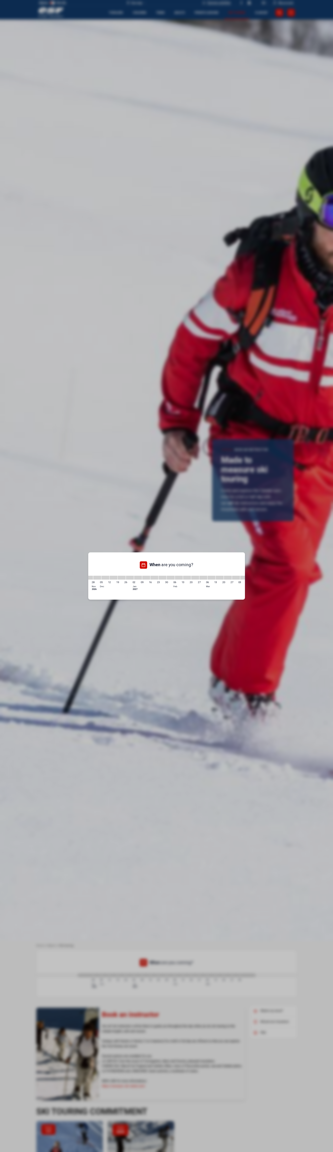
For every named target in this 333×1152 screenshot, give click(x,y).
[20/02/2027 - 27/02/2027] (195, 578)
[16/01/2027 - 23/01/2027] (154, 578)
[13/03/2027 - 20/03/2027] (220, 578)
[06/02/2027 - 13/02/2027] (179, 578)
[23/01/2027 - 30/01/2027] (162, 578)
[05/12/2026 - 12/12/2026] (105, 578)
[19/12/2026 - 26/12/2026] (122, 578)
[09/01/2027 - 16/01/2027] (146, 578)
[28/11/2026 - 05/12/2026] (97, 578)
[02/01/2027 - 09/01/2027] (138, 578)
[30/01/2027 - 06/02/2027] (171, 578)
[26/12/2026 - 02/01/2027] (130, 578)
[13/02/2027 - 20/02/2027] (187, 578)
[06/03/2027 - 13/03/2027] (211, 578)
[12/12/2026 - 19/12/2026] (113, 578)
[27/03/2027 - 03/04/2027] (236, 578)
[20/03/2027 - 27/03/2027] (228, 578)
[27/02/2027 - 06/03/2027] (203, 578)
